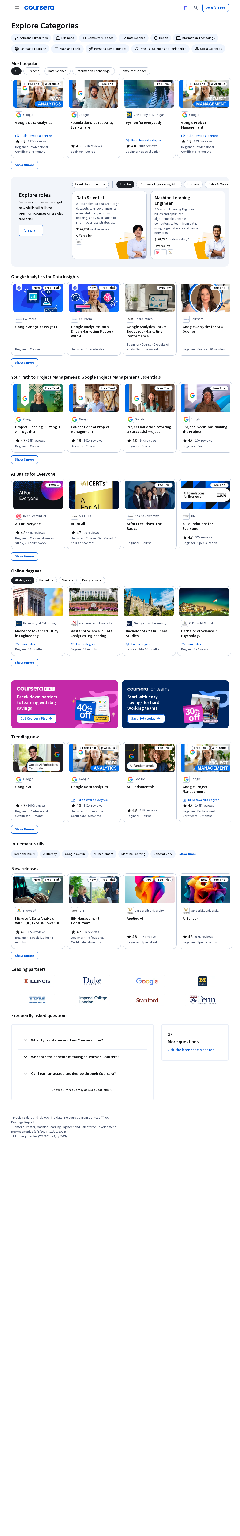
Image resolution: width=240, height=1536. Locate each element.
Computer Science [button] (101, 38)
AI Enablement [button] (103, 854)
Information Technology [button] (198, 38)
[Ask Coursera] (184, 7)
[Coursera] (39, 7)
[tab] (16, 71)
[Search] (196, 7)
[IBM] (37, 1000)
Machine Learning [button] (133, 854)
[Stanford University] (147, 1000)
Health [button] (163, 38)
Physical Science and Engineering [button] (163, 48)
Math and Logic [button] (70, 48)
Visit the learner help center (190, 1049)
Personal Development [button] (110, 48)
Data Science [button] (136, 38)
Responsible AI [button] (24, 854)
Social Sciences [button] (211, 48)
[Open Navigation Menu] (16, 7)
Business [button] (67, 38)
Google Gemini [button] (75, 854)
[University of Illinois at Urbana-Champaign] (37, 981)
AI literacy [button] (50, 854)
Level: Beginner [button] (86, 184)
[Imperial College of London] (92, 1000)
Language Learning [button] (33, 48)
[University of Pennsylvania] (202, 1000)
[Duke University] (92, 981)
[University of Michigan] (202, 981)
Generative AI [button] (163, 854)
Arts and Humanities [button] (34, 38)
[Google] (147, 981)
